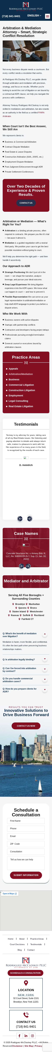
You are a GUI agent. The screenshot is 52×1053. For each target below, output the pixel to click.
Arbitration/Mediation (21, 374)
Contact (31, 950)
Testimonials (36, 944)
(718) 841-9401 (11, 16)
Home (10, 939)
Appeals (13, 368)
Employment (16, 395)
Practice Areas (37, 939)
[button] (47, 16)
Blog (20, 950)
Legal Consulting (18, 401)
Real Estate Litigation (21, 406)
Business (14, 379)
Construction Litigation (22, 390)
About (22, 939)
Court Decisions (17, 944)
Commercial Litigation (21, 385)
